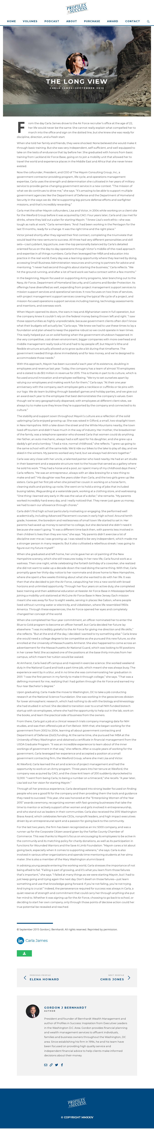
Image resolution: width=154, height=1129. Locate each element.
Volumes (30, 21)
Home (11, 21)
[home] (77, 8)
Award (112, 21)
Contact (132, 21)
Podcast (52, 21)
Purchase (92, 21)
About (71, 21)
